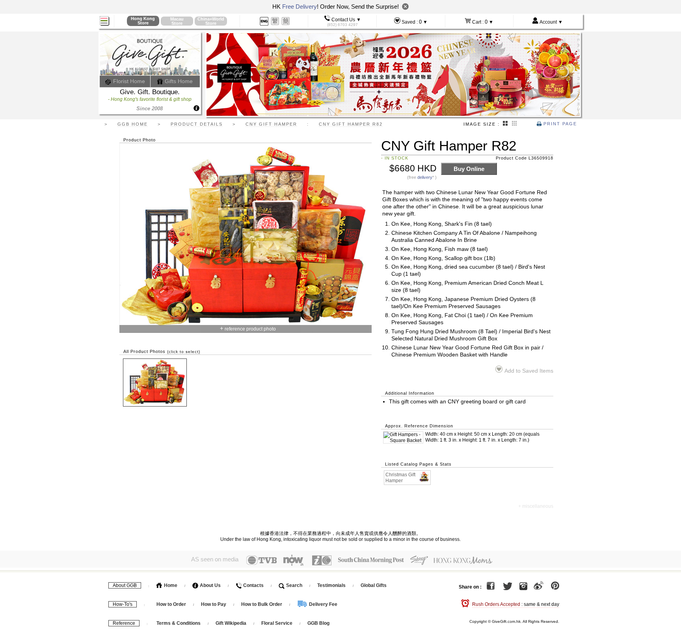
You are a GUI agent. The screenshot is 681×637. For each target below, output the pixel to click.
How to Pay (214, 604)
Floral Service (276, 623)
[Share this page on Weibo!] (538, 587)
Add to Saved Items (528, 371)
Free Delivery (299, 6)
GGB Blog (318, 623)
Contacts (253, 585)
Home (170, 585)
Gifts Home (178, 81)
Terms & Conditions (178, 623)
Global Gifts (374, 585)
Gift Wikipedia (231, 623)
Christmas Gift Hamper (400, 477)
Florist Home (128, 81)
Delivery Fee (322, 604)
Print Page (559, 123)
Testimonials (331, 585)
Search (293, 585)
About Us (210, 585)
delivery (424, 177)
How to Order (171, 604)
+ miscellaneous (535, 506)
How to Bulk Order (262, 604)
